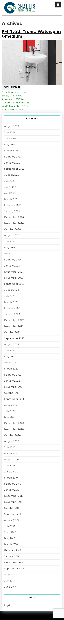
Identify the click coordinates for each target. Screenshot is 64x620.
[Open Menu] (58, 4)
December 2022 (14, 320)
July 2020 (9, 447)
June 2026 (10, 138)
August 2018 (11, 520)
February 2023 (12, 308)
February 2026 (12, 156)
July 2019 (9, 465)
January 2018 (12, 556)
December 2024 (14, 217)
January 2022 (12, 380)
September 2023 (14, 283)
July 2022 (9, 350)
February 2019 (12, 483)
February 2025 (12, 205)
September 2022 (14, 338)
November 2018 (13, 501)
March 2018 (11, 544)
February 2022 (12, 374)
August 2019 (11, 459)
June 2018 (10, 532)
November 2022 (14, 326)
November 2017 (13, 562)
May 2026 (10, 144)
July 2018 (9, 526)
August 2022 (11, 344)
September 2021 (14, 398)
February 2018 (12, 550)
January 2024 (12, 265)
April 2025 (10, 192)
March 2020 (11, 453)
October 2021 (12, 392)
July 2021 (9, 411)
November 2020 (14, 429)
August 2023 (11, 289)
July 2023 (9, 295)
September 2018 (14, 514)
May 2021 (9, 417)
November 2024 (14, 223)
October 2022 (12, 332)
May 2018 (9, 538)
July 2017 (9, 580)
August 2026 (11, 126)
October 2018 (12, 507)
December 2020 (14, 423)
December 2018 (13, 495)
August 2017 (11, 574)
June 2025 (10, 186)
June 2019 (10, 471)
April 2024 (10, 253)
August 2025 (11, 174)
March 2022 (11, 368)
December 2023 (14, 271)
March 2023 (11, 302)
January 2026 (12, 162)
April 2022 (10, 362)
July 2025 (9, 180)
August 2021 (11, 404)
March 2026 (11, 150)
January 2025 (12, 211)
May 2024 (10, 247)
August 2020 (11, 441)
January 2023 (12, 314)
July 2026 (9, 132)
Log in (7, 605)
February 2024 (13, 259)
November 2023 (14, 277)
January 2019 (12, 489)
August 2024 (11, 235)
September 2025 (14, 168)
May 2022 (10, 356)
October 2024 (12, 229)
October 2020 (12, 435)
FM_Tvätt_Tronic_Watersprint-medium (31, 34)
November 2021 (13, 386)
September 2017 (14, 568)
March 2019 (11, 477)
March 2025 (11, 199)
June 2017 (10, 586)
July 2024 (9, 241)
